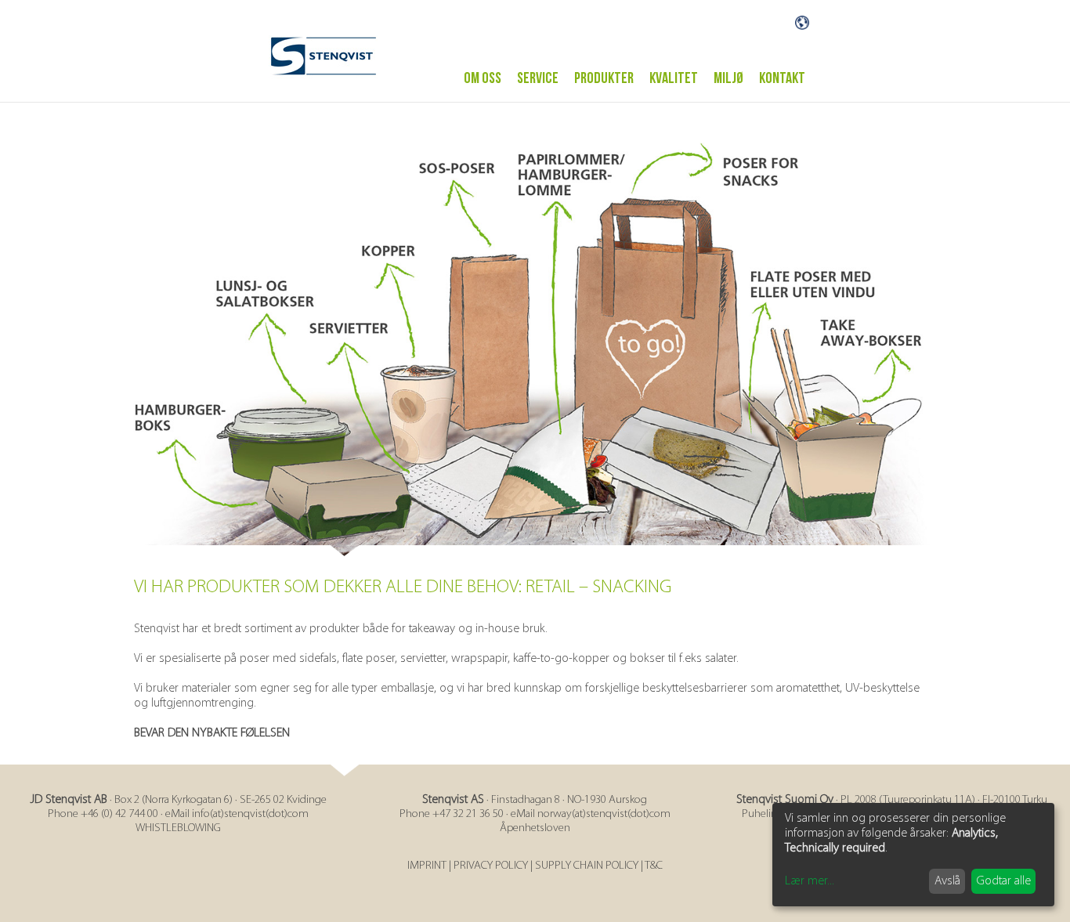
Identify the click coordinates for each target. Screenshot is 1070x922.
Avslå (947, 881)
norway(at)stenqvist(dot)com (604, 814)
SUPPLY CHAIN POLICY (586, 866)
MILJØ (728, 78)
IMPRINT (426, 866)
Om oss (482, 78)
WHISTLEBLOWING (178, 828)
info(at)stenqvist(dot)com (250, 814)
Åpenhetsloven (535, 828)
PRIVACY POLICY (491, 866)
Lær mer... (809, 881)
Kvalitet (673, 78)
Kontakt (782, 78)
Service (537, 78)
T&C (654, 866)
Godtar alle (1004, 881)
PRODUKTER (604, 78)
